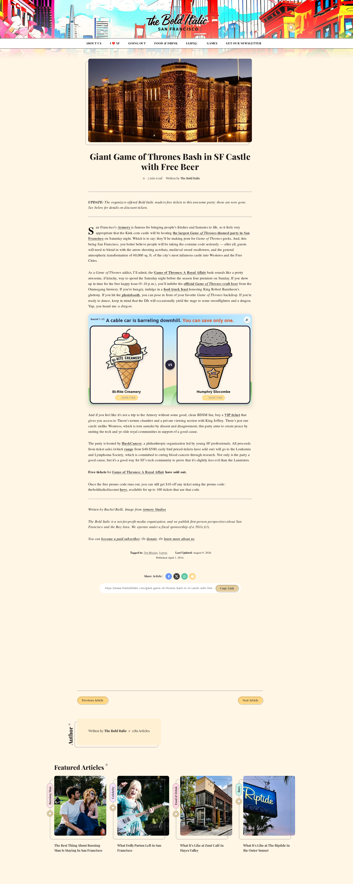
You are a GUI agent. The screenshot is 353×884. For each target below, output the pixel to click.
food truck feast (176, 289)
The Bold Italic (115, 731)
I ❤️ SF (115, 43)
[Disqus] (170, 639)
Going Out (137, 43)
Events (163, 552)
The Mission (151, 552)
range (128, 449)
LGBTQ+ (192, 43)
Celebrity (113, 793)
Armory (124, 227)
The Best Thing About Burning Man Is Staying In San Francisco (78, 847)
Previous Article (93, 700)
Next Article (250, 700)
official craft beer (211, 283)
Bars (239, 789)
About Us (93, 43)
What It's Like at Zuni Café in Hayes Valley (202, 847)
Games (212, 43)
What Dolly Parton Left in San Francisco (139, 847)
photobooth (130, 294)
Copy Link (227, 588)
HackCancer (132, 443)
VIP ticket (232, 414)
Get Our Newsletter (243, 43)
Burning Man (50, 796)
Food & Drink (166, 43)
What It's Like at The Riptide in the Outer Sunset (266, 847)
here (123, 489)
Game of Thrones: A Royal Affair (180, 272)
